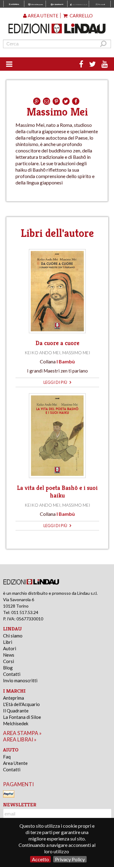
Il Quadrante (16, 710)
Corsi (8, 661)
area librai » (19, 739)
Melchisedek (15, 723)
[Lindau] (57, 28)
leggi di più (55, 382)
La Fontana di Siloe (22, 717)
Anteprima (13, 698)
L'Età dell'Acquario (21, 704)
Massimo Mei (76, 352)
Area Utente (15, 763)
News (8, 655)
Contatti (11, 674)
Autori (9, 648)
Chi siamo (12, 635)
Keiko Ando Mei (42, 352)
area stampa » (22, 733)
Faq (7, 756)
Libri (7, 642)
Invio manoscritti (20, 680)
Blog (8, 667)
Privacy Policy (70, 859)
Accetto (40, 859)
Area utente (42, 15)
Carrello (81, 15)
